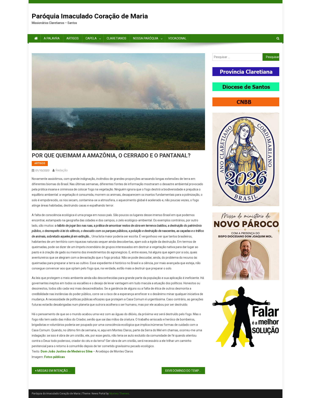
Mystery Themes (119, 393)
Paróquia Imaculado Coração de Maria (90, 16)
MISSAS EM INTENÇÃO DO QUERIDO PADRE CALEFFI (56, 370)
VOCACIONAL (177, 38)
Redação (62, 170)
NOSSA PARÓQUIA (145, 38)
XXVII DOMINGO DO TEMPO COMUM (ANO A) (185, 370)
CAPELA (91, 38)
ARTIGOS (72, 38)
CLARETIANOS (116, 38)
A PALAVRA (52, 38)
